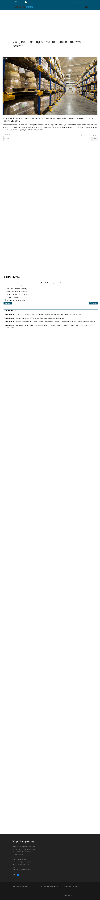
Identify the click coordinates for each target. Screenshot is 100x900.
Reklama (78, 2)
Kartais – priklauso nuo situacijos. (16, 291)
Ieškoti (95, 138)
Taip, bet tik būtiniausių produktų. (16, 289)
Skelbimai (15, 886)
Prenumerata (70, 2)
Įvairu (5, 58)
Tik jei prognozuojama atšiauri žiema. (17, 294)
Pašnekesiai (24, 886)
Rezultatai (93, 303)
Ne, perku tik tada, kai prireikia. (15, 300)
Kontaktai (85, 2)
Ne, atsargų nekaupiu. (13, 297)
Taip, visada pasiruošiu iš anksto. (16, 286)
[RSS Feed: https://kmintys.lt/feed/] (13, 874)
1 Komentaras (87, 135)
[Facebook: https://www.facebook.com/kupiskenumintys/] (26, 2)
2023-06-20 (7, 134)
